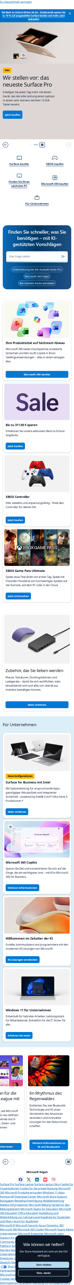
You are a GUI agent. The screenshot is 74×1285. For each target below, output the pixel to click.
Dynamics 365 (55, 1225)
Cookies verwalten (11, 1279)
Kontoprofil (7, 1197)
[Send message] (63, 256)
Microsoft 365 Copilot (31, 1229)
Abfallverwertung (53, 1201)
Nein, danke (44, 1272)
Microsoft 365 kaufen (37, 374)
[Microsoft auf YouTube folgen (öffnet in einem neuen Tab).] (45, 1179)
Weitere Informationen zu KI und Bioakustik (48, 1144)
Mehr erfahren (37, 704)
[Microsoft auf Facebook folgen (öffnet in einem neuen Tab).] (20, 1179)
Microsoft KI (7, 1225)
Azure (42, 1225)
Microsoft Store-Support (52, 1197)
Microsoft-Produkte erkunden (23, 1192)
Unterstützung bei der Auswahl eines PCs (37, 269)
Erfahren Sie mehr (19, 1035)
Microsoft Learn (54, 1234)
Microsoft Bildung (40, 1205)
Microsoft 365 (8, 1229)
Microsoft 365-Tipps (37, 276)
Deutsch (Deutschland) (14, 1262)
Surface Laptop (24, 1184)
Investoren (6, 1258)
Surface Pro (7, 1184)
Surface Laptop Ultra (47, 1184)
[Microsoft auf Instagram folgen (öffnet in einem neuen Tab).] (53, 1179)
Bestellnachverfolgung (28, 1201)
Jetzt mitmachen (18, 596)
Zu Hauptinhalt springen (16, 2)
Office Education (28, 1213)
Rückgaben (7, 1201)
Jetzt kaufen (12, 114)
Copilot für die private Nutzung (39, 1188)
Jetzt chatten (43, 1264)
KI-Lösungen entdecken (23, 959)
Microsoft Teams (55, 1229)
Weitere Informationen (22, 887)
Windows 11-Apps (54, 1192)
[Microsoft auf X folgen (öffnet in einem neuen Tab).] (28, 1179)
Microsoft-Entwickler (31, 1234)
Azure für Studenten (25, 1221)
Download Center (25, 1197)
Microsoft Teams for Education (39, 1209)
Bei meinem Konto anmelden (37, 283)
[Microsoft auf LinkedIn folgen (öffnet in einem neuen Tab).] (37, 1179)
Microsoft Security (27, 1225)
